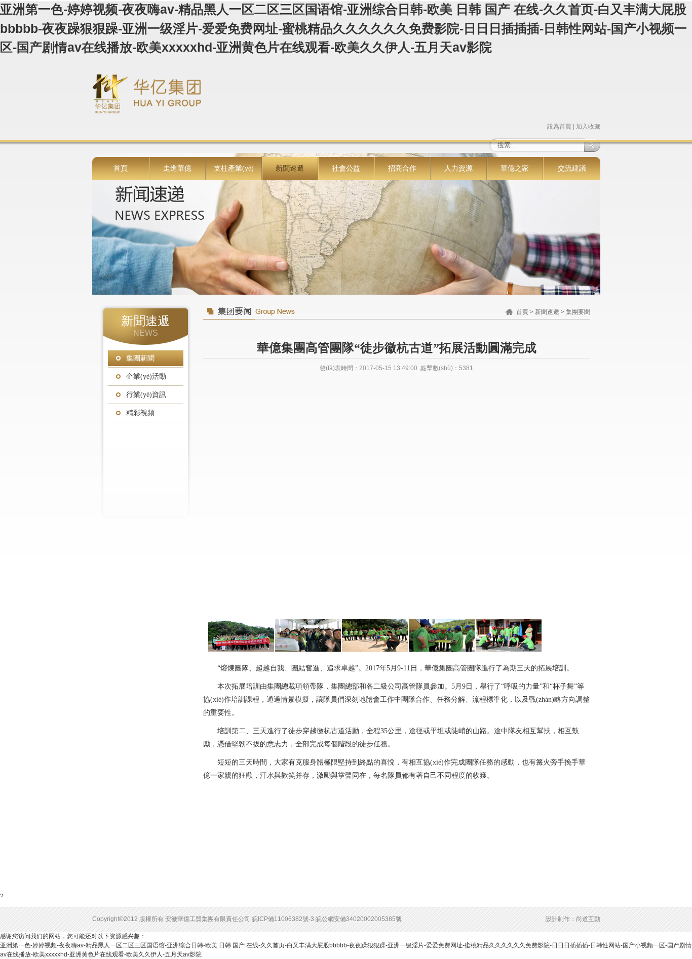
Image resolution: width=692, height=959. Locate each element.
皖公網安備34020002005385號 (359, 919)
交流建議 (572, 168)
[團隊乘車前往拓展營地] (308, 635)
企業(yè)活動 (146, 376)
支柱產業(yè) (234, 168)
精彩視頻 (140, 413)
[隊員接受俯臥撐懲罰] (375, 635)
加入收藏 (588, 126)
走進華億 (177, 168)
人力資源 (458, 168)
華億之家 (515, 168)
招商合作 (402, 168)
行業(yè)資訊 (146, 394)
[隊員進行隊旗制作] (442, 635)
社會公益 (346, 168)
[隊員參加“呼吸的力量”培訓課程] (509, 635)
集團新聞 (140, 358)
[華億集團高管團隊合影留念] (241, 635)
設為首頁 (559, 126)
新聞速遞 (290, 168)
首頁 (120, 168)
